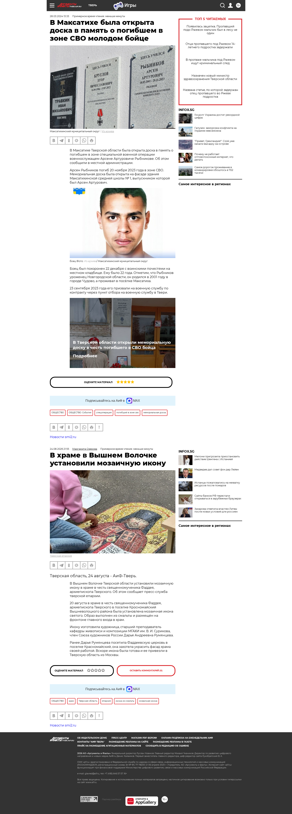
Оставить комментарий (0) (146, 670)
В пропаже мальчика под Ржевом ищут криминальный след (210, 61)
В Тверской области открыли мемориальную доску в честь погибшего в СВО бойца (122, 345)
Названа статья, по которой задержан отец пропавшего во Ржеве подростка (210, 93)
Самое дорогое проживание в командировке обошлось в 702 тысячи (213, 170)
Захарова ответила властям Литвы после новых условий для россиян (216, 510)
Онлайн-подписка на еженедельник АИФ (187, 738)
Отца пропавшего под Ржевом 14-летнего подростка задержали (210, 45)
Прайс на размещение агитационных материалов (109, 746)
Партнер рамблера (111, 799)
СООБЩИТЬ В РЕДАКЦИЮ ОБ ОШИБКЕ (167, 746)
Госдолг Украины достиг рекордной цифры (217, 116)
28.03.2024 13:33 (59, 16)
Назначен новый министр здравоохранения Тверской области (210, 77)
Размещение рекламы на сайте (128, 742)
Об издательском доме (92, 738)
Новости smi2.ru (63, 437)
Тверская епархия (61, 555)
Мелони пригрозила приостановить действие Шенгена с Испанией (217, 458)
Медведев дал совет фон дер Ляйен (216, 469)
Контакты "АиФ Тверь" (90, 742)
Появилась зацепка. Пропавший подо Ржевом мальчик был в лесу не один (210, 30)
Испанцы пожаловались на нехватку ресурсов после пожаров (217, 484)
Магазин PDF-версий (144, 738)
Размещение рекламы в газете (172, 742)
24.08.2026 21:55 (59, 448)
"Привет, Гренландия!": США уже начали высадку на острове (214, 142)
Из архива (108, 131)
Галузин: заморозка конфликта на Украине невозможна (215, 129)
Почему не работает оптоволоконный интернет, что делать (213, 157)
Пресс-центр (119, 738)
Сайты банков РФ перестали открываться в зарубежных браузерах (217, 497)
